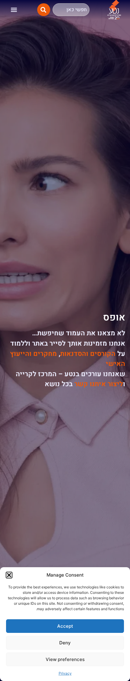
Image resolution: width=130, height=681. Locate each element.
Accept (65, 626)
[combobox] (71, 9)
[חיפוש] (43, 9)
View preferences (65, 659)
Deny (65, 643)
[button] (9, 575)
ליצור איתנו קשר (98, 384)
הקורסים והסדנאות (87, 354)
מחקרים (45, 354)
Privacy (65, 673)
